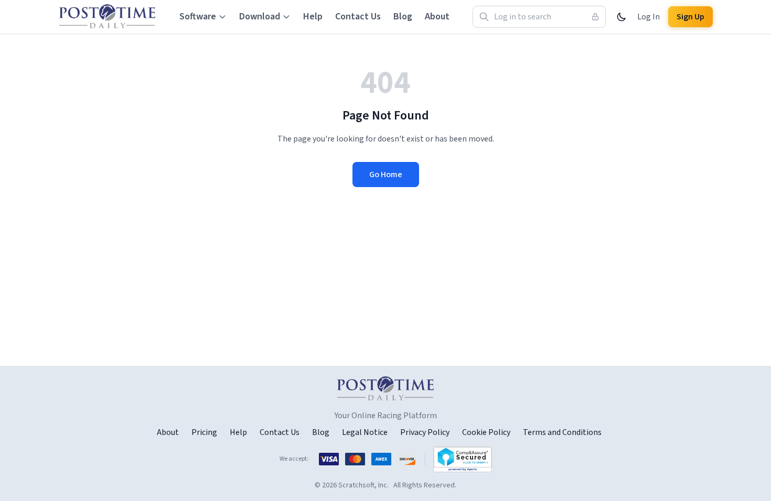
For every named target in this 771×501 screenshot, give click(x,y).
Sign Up (690, 17)
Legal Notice (365, 432)
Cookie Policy (486, 432)
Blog (402, 16)
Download (259, 16)
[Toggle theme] (621, 16)
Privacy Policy (424, 432)
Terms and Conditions (562, 432)
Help (313, 16)
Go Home (385, 174)
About (437, 16)
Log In (648, 17)
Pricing (204, 432)
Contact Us (358, 16)
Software (197, 16)
